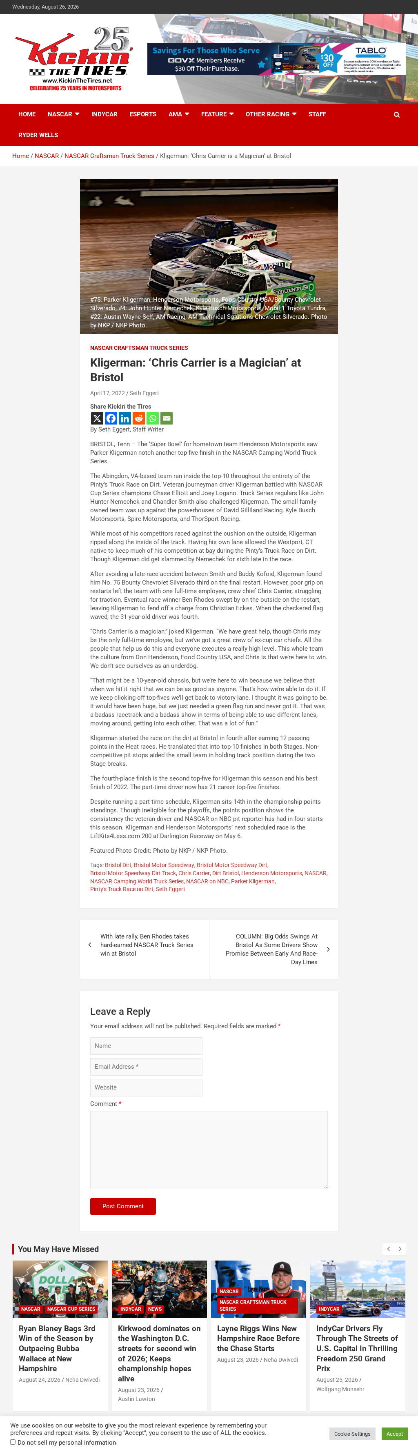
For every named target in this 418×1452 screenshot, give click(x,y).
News (155, 1309)
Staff (317, 114)
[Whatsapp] (153, 418)
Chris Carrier (194, 873)
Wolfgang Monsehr (340, 1389)
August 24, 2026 (39, 1379)
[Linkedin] (125, 418)
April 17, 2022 (107, 393)
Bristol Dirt (118, 865)
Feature (214, 114)
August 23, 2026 (139, 1390)
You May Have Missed (58, 1249)
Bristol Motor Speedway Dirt (232, 865)
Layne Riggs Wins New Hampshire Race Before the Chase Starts (258, 1338)
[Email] (166, 418)
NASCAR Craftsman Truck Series (139, 348)
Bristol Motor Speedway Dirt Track (133, 873)
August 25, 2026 (337, 1379)
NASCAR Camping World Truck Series (137, 881)
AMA (175, 114)
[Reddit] (139, 418)
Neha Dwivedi (82, 1379)
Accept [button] (395, 1434)
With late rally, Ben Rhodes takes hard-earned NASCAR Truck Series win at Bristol (146, 945)
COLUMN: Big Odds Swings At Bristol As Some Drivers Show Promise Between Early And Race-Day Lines (272, 949)
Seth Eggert (144, 393)
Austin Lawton (136, 1399)
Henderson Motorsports (271, 873)
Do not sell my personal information (67, 1442)
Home (27, 114)
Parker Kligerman (253, 881)
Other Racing (267, 114)
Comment (105, 1103)
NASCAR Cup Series (71, 1309)
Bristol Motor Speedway (164, 865)
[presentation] (388, 1249)
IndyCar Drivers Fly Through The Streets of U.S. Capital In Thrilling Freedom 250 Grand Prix (357, 1349)
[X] (97, 418)
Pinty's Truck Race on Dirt (121, 889)
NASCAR (60, 114)
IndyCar (104, 114)
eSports (143, 114)
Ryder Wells (38, 135)
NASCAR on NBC (207, 881)
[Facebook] (111, 418)
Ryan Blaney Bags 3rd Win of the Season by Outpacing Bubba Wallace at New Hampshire (57, 1349)
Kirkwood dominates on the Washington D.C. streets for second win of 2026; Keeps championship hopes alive (159, 1353)
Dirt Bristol (225, 873)
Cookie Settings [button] (352, 1434)
